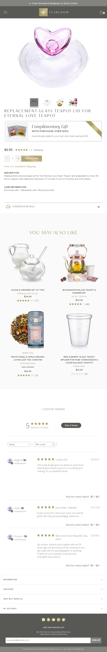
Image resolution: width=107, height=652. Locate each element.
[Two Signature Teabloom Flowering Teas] (53, 142)
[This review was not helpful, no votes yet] (97, 496)
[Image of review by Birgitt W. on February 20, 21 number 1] (44, 480)
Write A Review (71, 425)
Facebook (43, 619)
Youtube (53, 619)
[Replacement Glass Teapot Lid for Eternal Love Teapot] (47, 103)
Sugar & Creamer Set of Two (27, 290)
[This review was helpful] (92, 496)
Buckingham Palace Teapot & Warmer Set (79, 291)
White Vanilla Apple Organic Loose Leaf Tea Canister (28, 358)
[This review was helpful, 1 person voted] (92, 524)
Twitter (63, 619)
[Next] (89, 59)
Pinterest (48, 619)
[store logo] (54, 12)
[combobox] (19, 444)
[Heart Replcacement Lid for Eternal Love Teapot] (34, 103)
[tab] (53, 207)
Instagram (58, 619)
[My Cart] (102, 12)
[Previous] (18, 59)
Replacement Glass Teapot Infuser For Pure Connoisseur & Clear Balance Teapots (79, 360)
